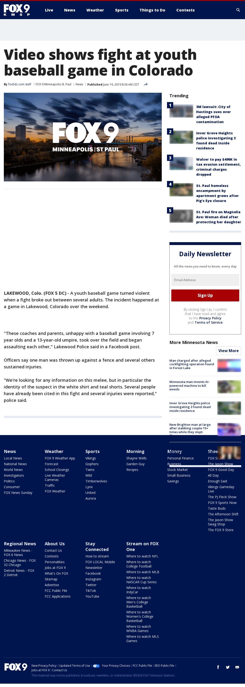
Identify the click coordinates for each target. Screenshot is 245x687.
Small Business (178, 475)
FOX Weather (55, 491)
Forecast (51, 464)
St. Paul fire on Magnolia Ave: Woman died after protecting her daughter (218, 217)
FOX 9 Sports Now (222, 502)
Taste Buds (217, 508)
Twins (90, 469)
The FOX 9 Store (221, 530)
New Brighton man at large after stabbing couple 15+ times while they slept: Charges (190, 430)
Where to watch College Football (138, 564)
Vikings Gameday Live (221, 489)
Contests (52, 556)
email (237, 667)
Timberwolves (96, 481)
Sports (92, 451)
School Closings (57, 469)
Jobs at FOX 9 (55, 567)
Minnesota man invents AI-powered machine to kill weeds (189, 385)
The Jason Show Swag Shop (220, 522)
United (90, 492)
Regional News (20, 543)
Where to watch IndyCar (138, 589)
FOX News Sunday (18, 492)
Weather (54, 451)
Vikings (90, 458)
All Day (213, 475)
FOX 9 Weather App (60, 458)
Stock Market (177, 469)
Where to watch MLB (142, 572)
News (79, 84)
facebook (218, 667)
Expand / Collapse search (238, 10)
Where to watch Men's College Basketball (138, 602)
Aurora (90, 498)
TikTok (90, 590)
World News (13, 469)
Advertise (52, 585)
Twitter (90, 585)
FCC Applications (58, 596)
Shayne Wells (136, 458)
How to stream (97, 556)
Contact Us (53, 550)
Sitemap (51, 579)
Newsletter (93, 567)
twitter (228, 667)
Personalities (55, 562)
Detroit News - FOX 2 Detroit (19, 572)
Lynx (89, 487)
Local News (13, 458)
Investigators (14, 475)
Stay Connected (97, 546)
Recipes (132, 469)
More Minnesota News (193, 342)
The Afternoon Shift (223, 514)
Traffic (50, 485)
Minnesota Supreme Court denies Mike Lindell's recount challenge (191, 451)
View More (228, 350)
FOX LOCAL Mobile (100, 562)
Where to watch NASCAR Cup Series (141, 579)
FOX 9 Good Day (221, 469)
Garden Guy (135, 464)
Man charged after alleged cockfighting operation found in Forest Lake (191, 364)
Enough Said (217, 481)
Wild (88, 475)
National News (15, 464)
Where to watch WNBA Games (138, 628)
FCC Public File (56, 590)
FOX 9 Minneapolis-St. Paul (53, 84)
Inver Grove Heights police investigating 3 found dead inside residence (190, 407)
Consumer (12, 487)
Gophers (92, 464)
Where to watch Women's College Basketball (139, 616)
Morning (135, 451)
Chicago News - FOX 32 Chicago (20, 562)
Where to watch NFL (142, 556)
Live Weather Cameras (55, 477)
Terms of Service (209, 322)
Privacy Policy (210, 318)
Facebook (93, 573)
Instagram (93, 579)
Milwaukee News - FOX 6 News (18, 552)
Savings (173, 481)
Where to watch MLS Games (142, 638)
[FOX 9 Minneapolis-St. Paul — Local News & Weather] (19, 10)
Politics (9, 481)
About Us (55, 543)
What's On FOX (56, 573)
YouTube (92, 596)
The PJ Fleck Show (222, 497)
